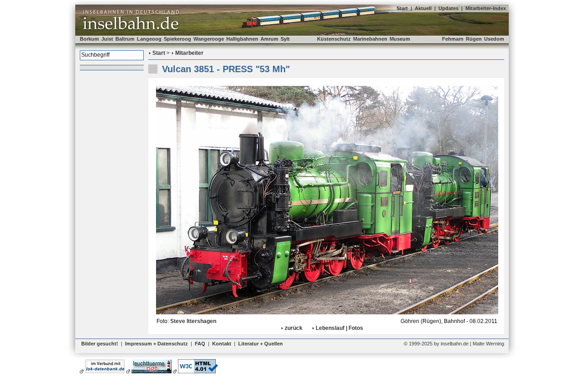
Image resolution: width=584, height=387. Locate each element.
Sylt (285, 39)
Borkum (89, 39)
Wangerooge (208, 39)
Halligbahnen (242, 39)
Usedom (494, 39)
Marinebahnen (370, 39)
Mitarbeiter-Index (485, 8)
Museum (400, 39)
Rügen (474, 39)
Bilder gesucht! (99, 343)
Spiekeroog (177, 39)
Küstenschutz (334, 39)
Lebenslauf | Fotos (339, 328)
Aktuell (423, 8)
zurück (293, 328)
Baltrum (125, 39)
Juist (107, 39)
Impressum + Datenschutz (156, 343)
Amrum (269, 39)
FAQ (200, 343)
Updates (448, 8)
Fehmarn (453, 39)
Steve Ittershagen (193, 321)
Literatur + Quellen (260, 343)
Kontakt (221, 343)
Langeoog (149, 39)
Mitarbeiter (189, 53)
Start (402, 8)
